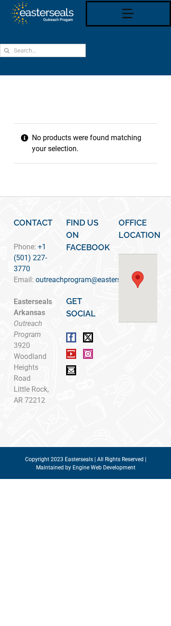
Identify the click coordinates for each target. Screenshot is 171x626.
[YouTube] (71, 354)
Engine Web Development (104, 467)
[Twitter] (88, 337)
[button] (137, 280)
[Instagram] (88, 354)
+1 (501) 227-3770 (30, 257)
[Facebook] (71, 337)
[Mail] (71, 370)
